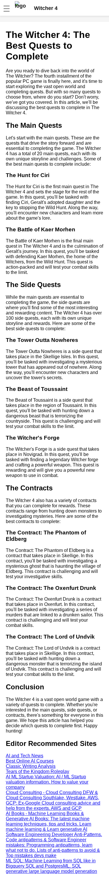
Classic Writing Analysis (31, 766)
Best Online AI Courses (30, 760)
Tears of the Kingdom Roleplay (37, 771)
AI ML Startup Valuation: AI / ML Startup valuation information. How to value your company (47, 782)
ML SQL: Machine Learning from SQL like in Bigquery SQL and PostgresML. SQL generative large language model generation (51, 866)
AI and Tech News (24, 755)
